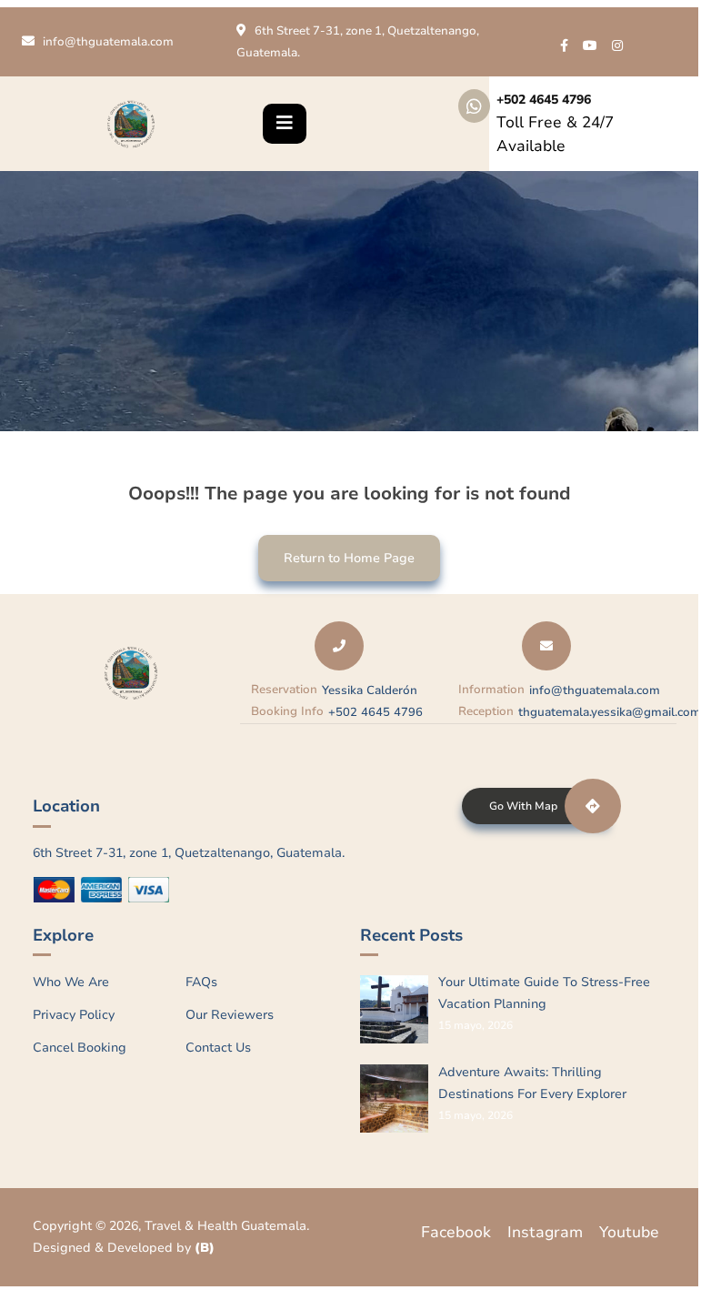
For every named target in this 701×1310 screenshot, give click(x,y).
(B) (205, 1247)
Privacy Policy (74, 1014)
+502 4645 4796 (543, 99)
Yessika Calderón (369, 690)
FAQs (201, 982)
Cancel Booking (79, 1047)
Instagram (545, 1232)
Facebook (456, 1232)
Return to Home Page (336, 551)
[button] (284, 124)
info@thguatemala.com (108, 42)
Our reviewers (229, 1014)
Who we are (71, 982)
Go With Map (523, 806)
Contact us (218, 1047)
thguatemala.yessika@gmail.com (609, 712)
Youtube (629, 1232)
